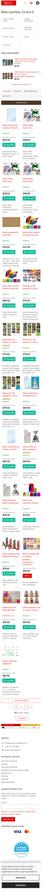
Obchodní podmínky (9, 767)
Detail (27, 576)
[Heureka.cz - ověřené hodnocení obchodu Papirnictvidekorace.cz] (21, 849)
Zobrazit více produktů (20, 84)
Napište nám (6, 773)
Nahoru (22, 718)
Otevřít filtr (21, 103)
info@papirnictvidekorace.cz (16, 743)
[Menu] (37, 3)
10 (31, 707)
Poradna (4, 776)
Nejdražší (17, 91)
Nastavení (21, 877)
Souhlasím (21, 885)
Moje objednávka (8, 782)
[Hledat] (25, 3)
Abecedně (6, 96)
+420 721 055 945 (12, 746)
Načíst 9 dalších (21, 701)
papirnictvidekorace (13, 750)
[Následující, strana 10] (26, 707)
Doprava (4, 764)
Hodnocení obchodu (9, 761)
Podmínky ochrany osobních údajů (15, 770)
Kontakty (4, 779)
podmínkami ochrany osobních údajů (18, 812)
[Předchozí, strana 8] (16, 707)
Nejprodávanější (30, 91)
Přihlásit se (8, 819)
